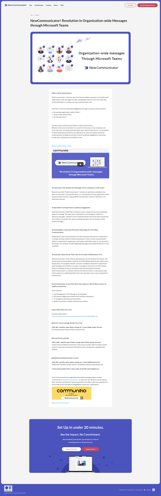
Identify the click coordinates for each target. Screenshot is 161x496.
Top (30, 5)
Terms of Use (122, 490)
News (56, 5)
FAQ (62, 5)
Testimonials (38, 5)
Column (48, 5)
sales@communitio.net (70, 380)
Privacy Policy (131, 490)
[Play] (80, 164)
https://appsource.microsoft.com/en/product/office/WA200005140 (75, 316)
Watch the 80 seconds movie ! (62, 146)
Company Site (139, 490)
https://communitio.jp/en (60, 403)
